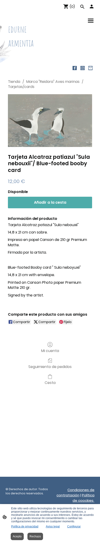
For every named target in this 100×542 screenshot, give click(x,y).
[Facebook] (75, 68)
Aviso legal (53, 526)
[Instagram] (82, 68)
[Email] (90, 68)
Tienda (14, 81)
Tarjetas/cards (21, 86)
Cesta (50, 382)
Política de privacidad (24, 526)
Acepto (17, 536)
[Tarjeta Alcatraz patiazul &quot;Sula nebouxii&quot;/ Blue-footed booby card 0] (50, 120)
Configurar (74, 526)
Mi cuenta (50, 350)
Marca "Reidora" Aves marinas (53, 81)
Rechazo (35, 536)
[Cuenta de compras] (91, 6)
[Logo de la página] (27, 54)
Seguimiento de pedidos (50, 366)
